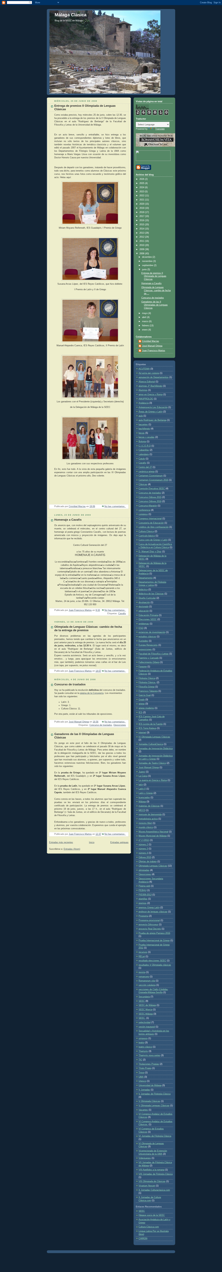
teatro (141, 1042)
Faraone (143, 666)
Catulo (142, 458)
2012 (142, 237)
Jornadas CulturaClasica (151, 744)
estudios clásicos (147, 636)
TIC (140, 1060)
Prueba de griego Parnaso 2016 (154, 933)
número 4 (143, 853)
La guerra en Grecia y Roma (153, 780)
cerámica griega (147, 471)
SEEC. (142, 1018)
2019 (142, 208)
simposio (143, 1038)
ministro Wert (145, 823)
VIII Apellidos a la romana (151, 1170)
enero (145, 330)
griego (142, 704)
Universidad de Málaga (150, 1085)
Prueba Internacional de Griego (154, 940)
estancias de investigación (152, 632)
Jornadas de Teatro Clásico (152, 763)
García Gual (145, 695)
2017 (142, 216)
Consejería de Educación (151, 523)
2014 (142, 229)
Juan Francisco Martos (153, 350)
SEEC (142, 1001)
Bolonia (142, 441)
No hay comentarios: (115, 506)
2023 (142, 191)
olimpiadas (144, 870)
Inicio (91, 842)
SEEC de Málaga (147, 1005)
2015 (142, 224)
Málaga (142, 801)
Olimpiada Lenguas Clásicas (153, 866)
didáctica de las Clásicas (151, 594)
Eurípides (143, 641)
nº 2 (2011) (144, 840)
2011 (142, 241)
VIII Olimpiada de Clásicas (152, 1181)
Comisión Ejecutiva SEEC (152, 488)
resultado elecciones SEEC (152, 960)
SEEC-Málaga (146, 1014)
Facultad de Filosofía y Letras (154, 654)
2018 (142, 212)
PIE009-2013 (145, 894)
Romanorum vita (147, 981)
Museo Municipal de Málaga (153, 836)
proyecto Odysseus (148, 924)
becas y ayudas (147, 437)
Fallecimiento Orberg (149, 662)
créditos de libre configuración (154, 527)
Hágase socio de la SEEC (152, 1215)
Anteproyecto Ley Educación (153, 407)
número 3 (143, 848)
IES (140, 712)
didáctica (143, 589)
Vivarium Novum (147, 1186)
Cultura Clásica (146, 531)
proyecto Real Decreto (150, 929)
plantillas (143, 899)
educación (144, 611)
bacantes (143, 424)
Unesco (142, 1081)
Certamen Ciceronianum (151, 476)
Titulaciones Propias (149, 1064)
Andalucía (144, 403)
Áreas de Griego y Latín (151, 411)
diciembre (147, 257)
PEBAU (142, 890)
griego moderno (146, 708)
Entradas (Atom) (72, 849)
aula (141, 416)
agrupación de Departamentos (154, 377)
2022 (142, 195)
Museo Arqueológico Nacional (153, 831)
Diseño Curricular (147, 598)
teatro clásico (145, 1047)
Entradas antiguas (119, 842)
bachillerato (144, 428)
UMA (141, 1077)
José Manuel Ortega (152, 346)
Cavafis (122, 613)
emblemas (144, 624)
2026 (142, 179)
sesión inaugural (147, 1027)
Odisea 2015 (145, 857)
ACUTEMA (144, 369)
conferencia (144, 510)
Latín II (142, 789)
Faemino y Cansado (149, 658)
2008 (142, 253)
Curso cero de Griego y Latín (153, 540)
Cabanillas (144, 450)
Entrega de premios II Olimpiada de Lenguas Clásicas (153, 276)
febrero (146, 325)
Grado (142, 699)
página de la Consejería (92, 693)
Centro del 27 (145, 467)
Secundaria (144, 997)
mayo (145, 313)
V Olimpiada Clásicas (149, 1101)
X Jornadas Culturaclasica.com (154, 1190)
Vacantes (143, 1110)
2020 (142, 204)
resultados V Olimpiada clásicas (155, 965)
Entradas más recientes (61, 842)
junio (144, 269)
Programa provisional (149, 920)
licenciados (144, 797)
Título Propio (145, 1068)
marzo (145, 321)
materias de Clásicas (149, 806)
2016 (142, 220)
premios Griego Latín (149, 907)
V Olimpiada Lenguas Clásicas (154, 1105)
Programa (143, 916)
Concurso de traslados (70, 684)
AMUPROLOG (146, 399)
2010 (142, 245)
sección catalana (147, 985)
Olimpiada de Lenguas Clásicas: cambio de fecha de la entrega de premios (88, 628)
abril (144, 317)
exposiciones (145, 649)
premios (143, 903)
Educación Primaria (148, 615)
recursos (143, 952)
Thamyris (143, 1051)
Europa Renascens (148, 645)
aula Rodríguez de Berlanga (152, 420)
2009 (142, 249)
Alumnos (143, 390)
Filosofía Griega (147, 687)
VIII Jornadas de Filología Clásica (156, 1174)
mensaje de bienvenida (150, 814)
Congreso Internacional (150, 518)
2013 (142, 233)
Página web (144, 886)
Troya (141, 1072)
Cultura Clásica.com (149, 1227)
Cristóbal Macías (150, 341)
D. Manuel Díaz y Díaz (150, 551)
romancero (144, 976)
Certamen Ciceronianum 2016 (153, 480)
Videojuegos (145, 1158)
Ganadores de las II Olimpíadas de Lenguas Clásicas (154, 305)
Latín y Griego (146, 793)
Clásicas (143, 484)
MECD (142, 810)
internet (142, 732)
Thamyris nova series (149, 1055)
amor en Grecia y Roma (151, 394)
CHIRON (143, 1238)
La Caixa (143, 776)
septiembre (148, 265)
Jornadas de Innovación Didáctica (156, 748)
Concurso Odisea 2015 (150, 497)
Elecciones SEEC (148, 619)
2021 (142, 200)
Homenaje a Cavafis (68, 519)
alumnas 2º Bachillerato (150, 386)
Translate (160, 129)
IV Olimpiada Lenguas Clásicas (154, 737)
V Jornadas (144, 1090)
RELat (142, 956)
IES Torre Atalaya (147, 728)
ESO (141, 628)
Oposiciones (119, 725)
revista (142, 972)
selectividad (145, 1022)
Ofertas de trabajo (148, 861)
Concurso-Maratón (148, 506)
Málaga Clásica (70, 14)
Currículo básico (147, 536)
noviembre (147, 261)
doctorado (143, 606)
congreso (143, 514)
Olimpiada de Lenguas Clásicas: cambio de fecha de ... (156, 290)
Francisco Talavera (148, 691)
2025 (142, 183)
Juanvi (142, 772)
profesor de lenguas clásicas (153, 911)
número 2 (143, 844)
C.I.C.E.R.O (145, 446)
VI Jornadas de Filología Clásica (155, 1136)
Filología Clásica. (147, 682)
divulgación (144, 602)
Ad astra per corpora (149, 373)
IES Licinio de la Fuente (151, 724)
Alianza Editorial (147, 381)
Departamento (146, 578)
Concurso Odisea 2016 (150, 501)
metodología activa (148, 819)
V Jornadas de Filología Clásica (154, 1094)
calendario (144, 454)
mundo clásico (146, 827)
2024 (142, 187)
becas (142, 433)
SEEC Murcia (145, 1009)
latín (141, 784)
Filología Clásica (147, 678)
